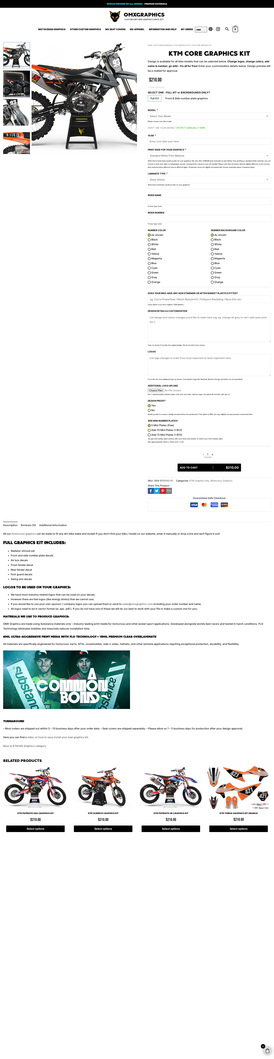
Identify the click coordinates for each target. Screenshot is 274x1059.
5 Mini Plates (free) (162, 425)
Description (10, 525)
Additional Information (53, 525)
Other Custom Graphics (85, 29)
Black (154, 239)
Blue (154, 263)
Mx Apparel (137, 29)
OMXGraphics (144, 15)
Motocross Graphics (51, 29)
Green (155, 272)
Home (150, 45)
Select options (35, 828)
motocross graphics (24, 533)
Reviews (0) (28, 525)
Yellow (155, 253)
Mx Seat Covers (115, 29)
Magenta (156, 258)
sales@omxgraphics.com (137, 604)
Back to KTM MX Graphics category (24, 746)
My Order (187, 29)
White (154, 244)
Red (153, 249)
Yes (153, 405)
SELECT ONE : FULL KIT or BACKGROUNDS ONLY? (179, 92)
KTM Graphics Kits (182, 45)
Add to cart (209, 467)
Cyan (154, 267)
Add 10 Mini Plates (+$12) (166, 430)
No (153, 410)
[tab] (10, 525)
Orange (155, 282)
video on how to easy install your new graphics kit (57, 737)
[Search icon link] (227, 29)
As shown (157, 234)
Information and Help (162, 29)
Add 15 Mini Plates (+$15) (166, 434)
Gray (154, 277)
